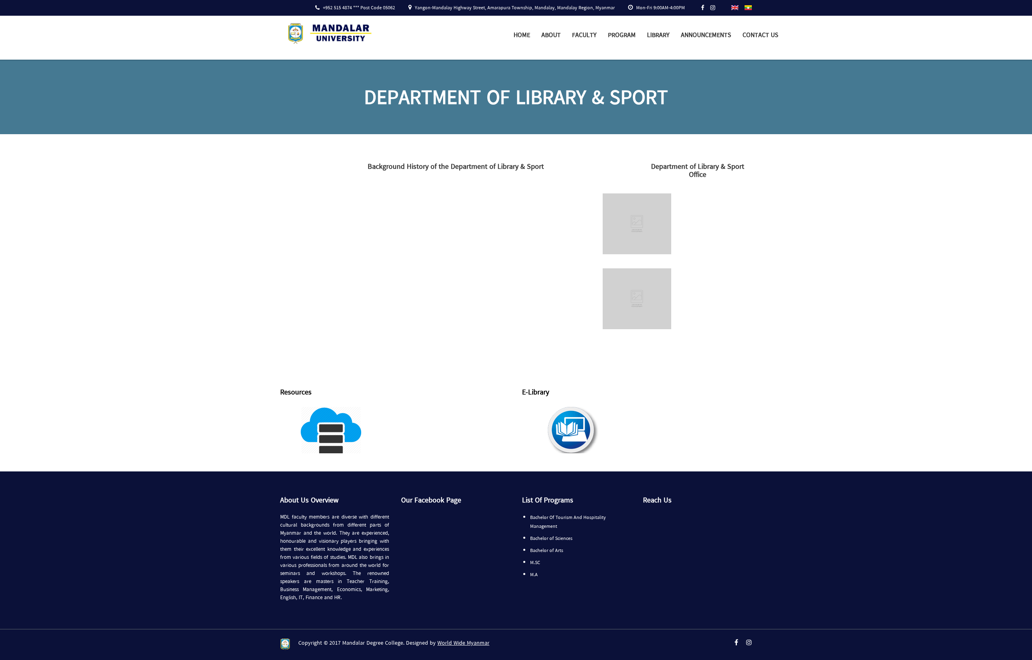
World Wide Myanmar (463, 643)
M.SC (535, 563)
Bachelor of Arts (546, 551)
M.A (534, 575)
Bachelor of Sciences (551, 539)
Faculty (584, 35)
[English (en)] (735, 7)
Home (522, 35)
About (551, 35)
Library (658, 35)
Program (622, 35)
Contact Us (760, 35)
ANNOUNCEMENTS (706, 35)
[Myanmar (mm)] (748, 7)
